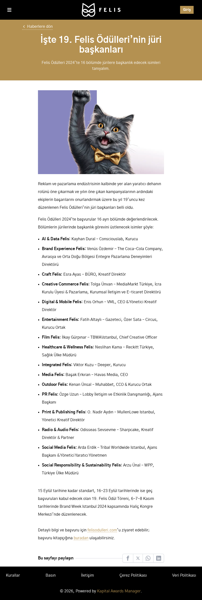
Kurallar (13, 575)
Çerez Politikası (133, 575)
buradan (81, 538)
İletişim (87, 575)
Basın (51, 575)
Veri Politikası (184, 575)
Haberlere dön (40, 27)
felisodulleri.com (102, 530)
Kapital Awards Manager (119, 591)
